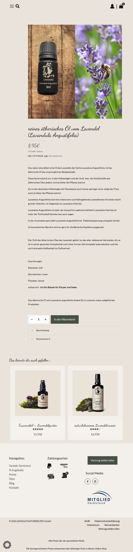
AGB (87, 520)
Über (12, 479)
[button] (7, 545)
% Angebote (16, 470)
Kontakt (14, 487)
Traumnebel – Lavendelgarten (37, 425)
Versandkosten (55, 156)
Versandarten (112, 524)
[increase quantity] (45, 319)
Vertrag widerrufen (109, 528)
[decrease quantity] (32, 319)
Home (12, 474)
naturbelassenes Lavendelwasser (95, 425)
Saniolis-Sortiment (20, 465)
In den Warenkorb (64, 319)
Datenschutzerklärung (107, 520)
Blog (11, 483)
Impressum (93, 524)
